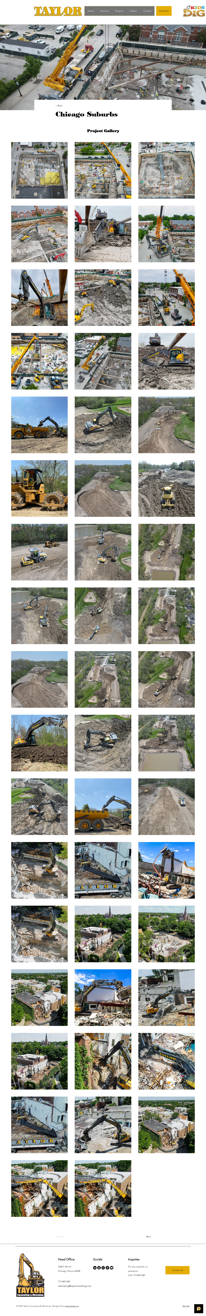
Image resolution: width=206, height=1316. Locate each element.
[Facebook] (99, 1268)
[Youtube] (111, 1268)
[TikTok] (107, 1268)
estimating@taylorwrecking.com (74, 1286)
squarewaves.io (72, 1306)
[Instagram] (103, 1268)
